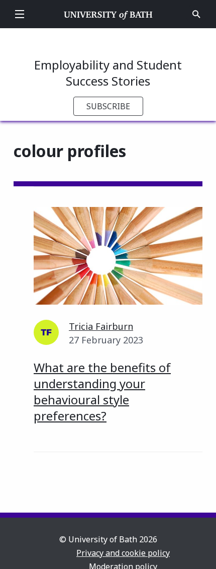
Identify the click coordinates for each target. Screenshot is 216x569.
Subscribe (108, 106)
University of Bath (108, 14)
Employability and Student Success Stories (108, 72)
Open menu (19, 14)
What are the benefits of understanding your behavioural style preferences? (102, 391)
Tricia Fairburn (101, 326)
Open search (196, 14)
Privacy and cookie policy (123, 552)
